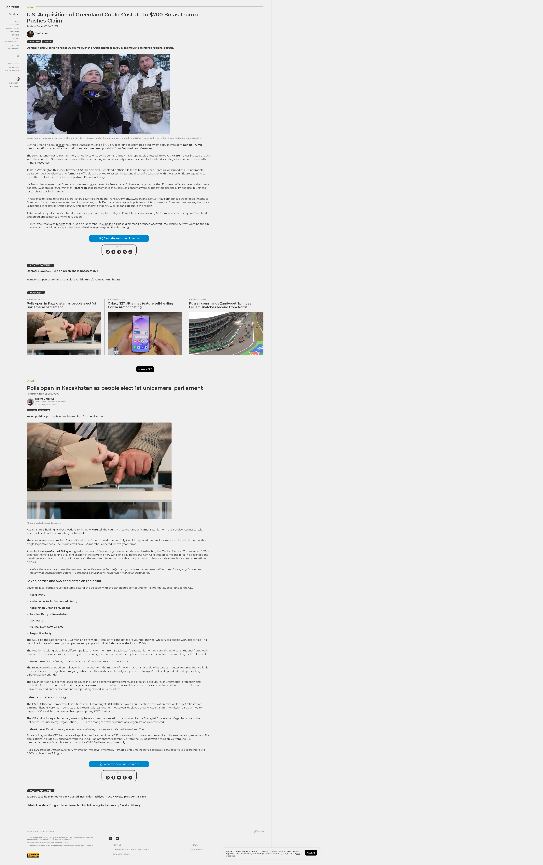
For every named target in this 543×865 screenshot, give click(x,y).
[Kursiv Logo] (12, 7)
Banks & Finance (12, 28)
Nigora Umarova (44, 398)
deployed (125, 704)
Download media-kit (121, 854)
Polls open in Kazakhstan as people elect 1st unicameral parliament (61, 305)
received (70, 735)
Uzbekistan (14, 86)
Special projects (12, 71)
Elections (32, 410)
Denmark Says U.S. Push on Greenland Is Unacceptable (62, 271)
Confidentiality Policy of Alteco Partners (131, 850)
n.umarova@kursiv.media (46, 404)
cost (61, 144)
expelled (107, 224)
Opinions (15, 35)
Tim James (41, 33)
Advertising (14, 67)
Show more (145, 369)
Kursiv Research (12, 42)
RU (10, 14)
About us (117, 845)
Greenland (47, 41)
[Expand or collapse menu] (18, 56)
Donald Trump (34, 41)
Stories (16, 38)
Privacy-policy (196, 850)
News (17, 21)
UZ (14, 14)
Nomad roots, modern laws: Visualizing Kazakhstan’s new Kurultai (88, 661)
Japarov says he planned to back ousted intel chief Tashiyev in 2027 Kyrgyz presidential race (86, 796)
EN (18, 14)
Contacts (194, 845)
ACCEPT (311, 853)
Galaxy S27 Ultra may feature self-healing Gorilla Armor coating (140, 305)
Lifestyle (15, 45)
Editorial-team (13, 64)
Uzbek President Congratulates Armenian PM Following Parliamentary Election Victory (83, 805)
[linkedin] (117, 838)
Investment (14, 25)
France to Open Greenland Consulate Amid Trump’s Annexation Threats (73, 279)
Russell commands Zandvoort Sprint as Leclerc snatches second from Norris (220, 305)
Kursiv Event (13, 49)
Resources (14, 32)
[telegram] (110, 838)
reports (60, 224)
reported (185, 667)
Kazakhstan (14, 83)
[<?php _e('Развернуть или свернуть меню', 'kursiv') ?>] (18, 79)
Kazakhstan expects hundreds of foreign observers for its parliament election (95, 729)
